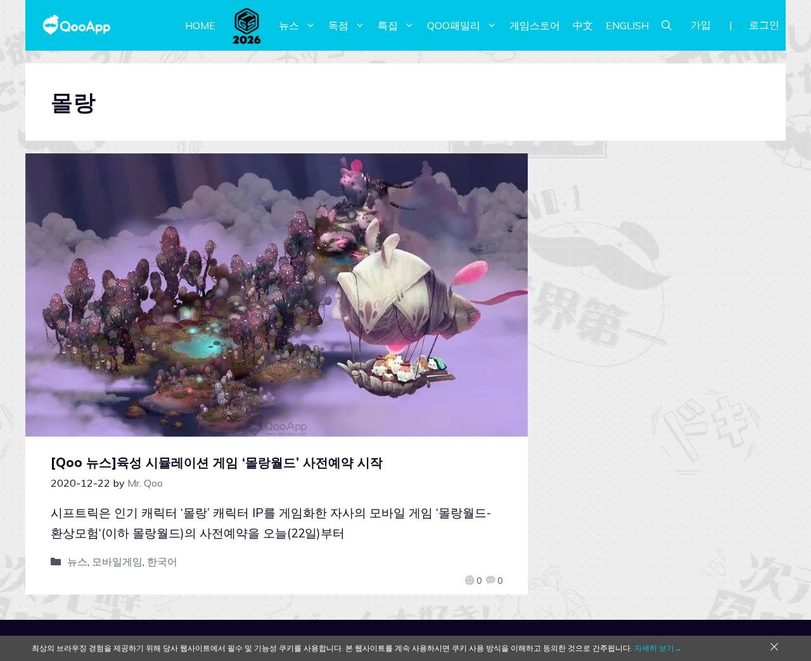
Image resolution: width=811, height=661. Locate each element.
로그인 (764, 24)
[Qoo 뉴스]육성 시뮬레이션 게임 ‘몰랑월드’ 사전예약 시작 (217, 462)
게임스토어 (534, 25)
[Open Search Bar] (666, 25)
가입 (701, 24)
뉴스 (289, 25)
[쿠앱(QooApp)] (77, 25)
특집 (388, 25)
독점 (338, 25)
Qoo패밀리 (453, 25)
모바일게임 (117, 561)
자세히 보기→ (658, 648)
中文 (583, 25)
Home (200, 25)
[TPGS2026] (247, 25)
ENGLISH (627, 25)
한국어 (162, 561)
